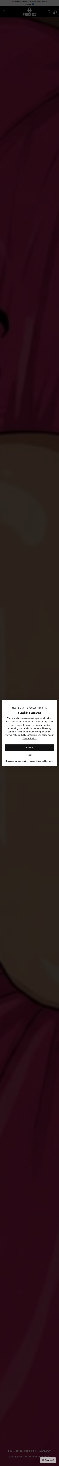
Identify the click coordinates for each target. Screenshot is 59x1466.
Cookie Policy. (29, 738)
